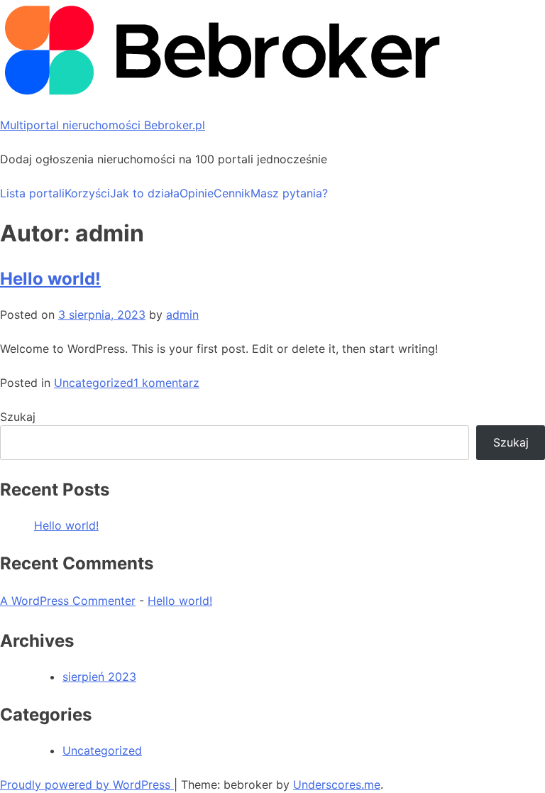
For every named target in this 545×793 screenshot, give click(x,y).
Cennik (232, 193)
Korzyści (87, 193)
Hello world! (50, 278)
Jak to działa (145, 193)
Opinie (197, 193)
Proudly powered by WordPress (87, 784)
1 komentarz (166, 383)
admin (182, 314)
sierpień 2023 (99, 676)
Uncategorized (93, 383)
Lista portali (32, 193)
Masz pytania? (289, 193)
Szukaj (17, 417)
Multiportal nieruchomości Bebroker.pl (102, 125)
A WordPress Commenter (68, 601)
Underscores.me (336, 784)
